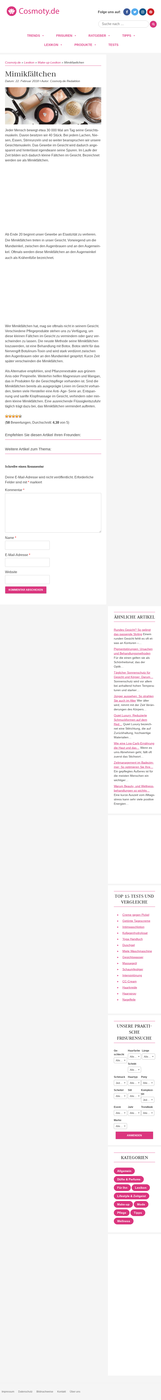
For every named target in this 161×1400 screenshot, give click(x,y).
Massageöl (129, 963)
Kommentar (14, 490)
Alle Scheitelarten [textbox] (121, 1096)
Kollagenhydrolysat (135, 933)
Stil (130, 1090)
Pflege (121, 1212)
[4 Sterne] (16, 416)
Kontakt (61, 1391)
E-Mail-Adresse (17, 555)
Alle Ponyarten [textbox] (148, 1083)
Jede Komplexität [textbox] (148, 1099)
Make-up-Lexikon (49, 62)
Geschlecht (119, 1052)
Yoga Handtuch (132, 939)
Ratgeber (97, 35)
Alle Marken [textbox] (121, 1126)
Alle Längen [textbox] (149, 1056)
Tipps (126, 35)
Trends (33, 35)
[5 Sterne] (20, 416)
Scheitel (118, 1090)
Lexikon (51, 45)
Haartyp (133, 1077)
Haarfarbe (134, 1050)
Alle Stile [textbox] (135, 1096)
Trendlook (147, 1107)
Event (117, 1107)
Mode (141, 1204)
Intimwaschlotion (133, 927)
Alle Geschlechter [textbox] (121, 1060)
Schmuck (119, 1077)
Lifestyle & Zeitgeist (131, 1196)
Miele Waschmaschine (137, 951)
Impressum (8, 1391)
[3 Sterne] (13, 416)
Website (11, 572)
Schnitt (132, 1063)
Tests (113, 45)
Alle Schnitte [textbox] (135, 1069)
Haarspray (129, 993)
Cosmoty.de (13, 62)
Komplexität (147, 1092)
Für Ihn (122, 1187)
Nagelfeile (129, 999)
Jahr (130, 1107)
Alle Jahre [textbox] (135, 1113)
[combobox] (120, 1060)
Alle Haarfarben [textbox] (135, 1056)
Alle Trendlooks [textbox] (148, 1113)
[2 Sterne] (10, 416)
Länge (145, 1050)
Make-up (123, 1204)
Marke (117, 1120)
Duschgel (128, 945)
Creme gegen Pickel (135, 914)
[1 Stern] (6, 416)
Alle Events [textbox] (121, 1113)
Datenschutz (25, 1391)
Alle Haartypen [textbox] (135, 1083)
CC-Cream (129, 981)
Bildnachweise (44, 1391)
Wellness (123, 1221)
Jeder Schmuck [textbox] (121, 1083)
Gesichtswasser (132, 957)
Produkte (83, 45)
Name (10, 538)
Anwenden (134, 1135)
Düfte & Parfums (128, 1179)
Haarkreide (129, 987)
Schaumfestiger (132, 969)
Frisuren (64, 35)
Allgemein (124, 1171)
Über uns (75, 1391)
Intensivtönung (132, 975)
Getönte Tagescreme (136, 920)
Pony (144, 1077)
